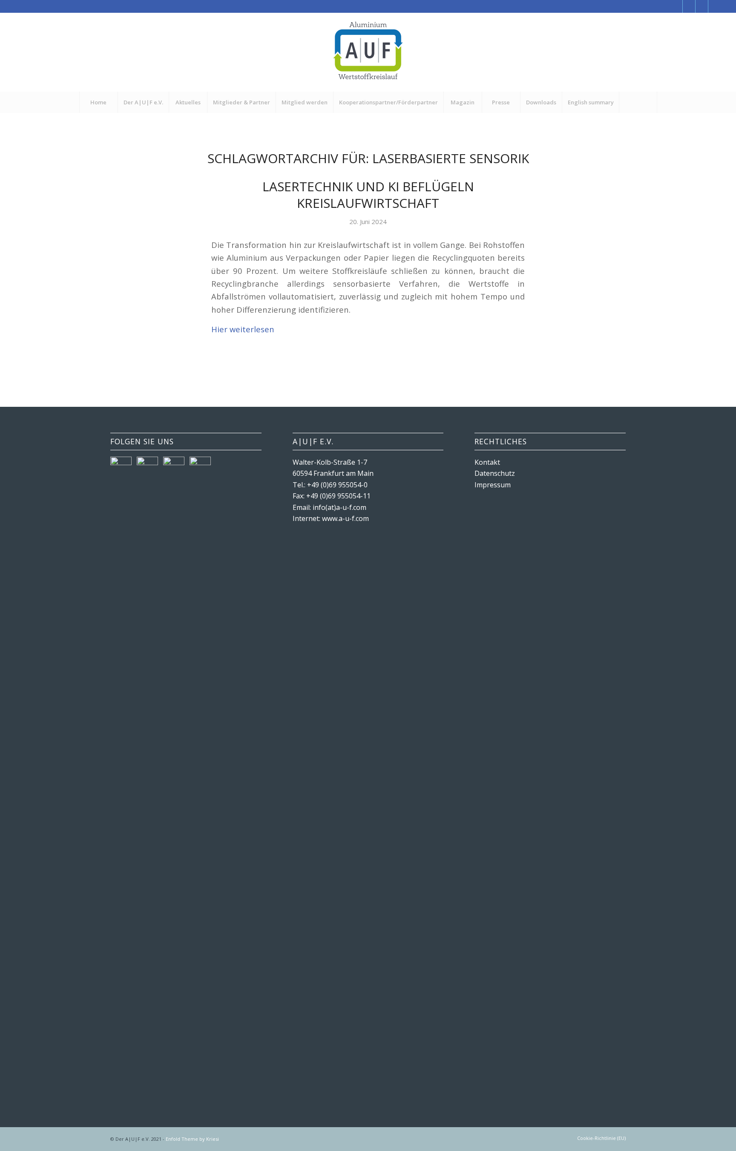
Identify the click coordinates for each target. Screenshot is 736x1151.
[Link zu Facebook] (676, 6)
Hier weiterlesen (242, 329)
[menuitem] (98, 102)
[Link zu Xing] (702, 6)
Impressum (492, 484)
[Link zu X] (689, 6)
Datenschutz (494, 473)
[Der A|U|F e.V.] (368, 52)
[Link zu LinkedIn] (714, 6)
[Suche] (638, 102)
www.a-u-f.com (345, 518)
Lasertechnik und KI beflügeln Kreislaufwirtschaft (368, 195)
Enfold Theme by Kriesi (192, 1139)
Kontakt (487, 462)
